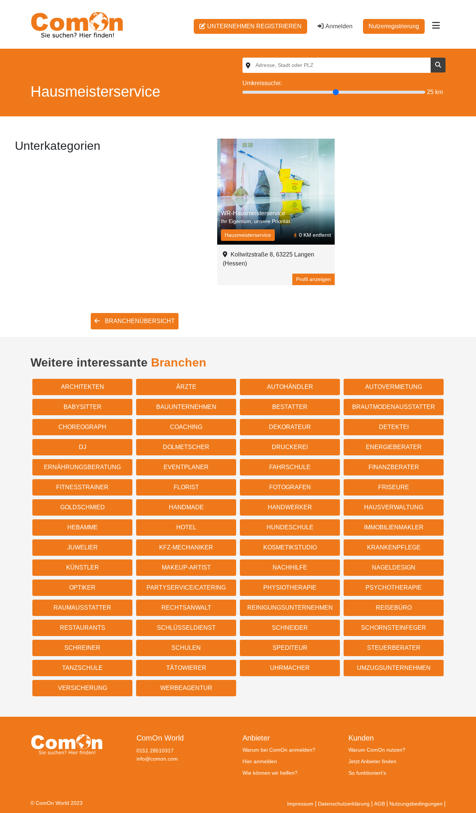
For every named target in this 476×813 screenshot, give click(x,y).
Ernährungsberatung (82, 467)
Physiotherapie (289, 587)
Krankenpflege (394, 547)
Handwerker (290, 507)
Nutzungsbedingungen (416, 804)
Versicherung (82, 688)
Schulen (186, 648)
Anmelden (339, 26)
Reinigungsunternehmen (290, 607)
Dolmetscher (186, 447)
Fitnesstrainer (82, 487)
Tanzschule (82, 668)
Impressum (300, 804)
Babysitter (83, 407)
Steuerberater (394, 648)
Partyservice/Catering (186, 587)
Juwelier (82, 547)
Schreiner (82, 648)
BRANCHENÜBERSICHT (139, 321)
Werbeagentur (186, 688)
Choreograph (82, 427)
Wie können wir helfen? (270, 773)
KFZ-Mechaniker (186, 547)
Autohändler (290, 387)
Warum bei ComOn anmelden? (278, 750)
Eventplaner (186, 467)
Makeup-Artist (186, 567)
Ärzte (186, 387)
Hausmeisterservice (248, 235)
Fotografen (290, 487)
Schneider (290, 628)
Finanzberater (394, 467)
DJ (82, 447)
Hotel (186, 527)
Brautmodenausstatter (393, 407)
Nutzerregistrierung (394, 26)
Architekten (82, 387)
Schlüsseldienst (186, 628)
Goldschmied (82, 507)
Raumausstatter (82, 607)
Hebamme (82, 527)
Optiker (82, 587)
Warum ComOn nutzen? (376, 750)
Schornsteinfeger (393, 628)
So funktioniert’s (367, 773)
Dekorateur (290, 427)
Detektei (394, 427)
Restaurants (82, 628)
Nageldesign (393, 567)
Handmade (186, 507)
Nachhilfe (290, 567)
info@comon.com (157, 759)
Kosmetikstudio (290, 547)
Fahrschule (290, 467)
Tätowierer (186, 668)
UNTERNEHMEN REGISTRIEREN (254, 26)
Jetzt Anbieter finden (372, 761)
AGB (379, 804)
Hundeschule (290, 527)
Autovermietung (393, 387)
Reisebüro (394, 607)
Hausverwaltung (393, 507)
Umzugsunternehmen (394, 668)
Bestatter (290, 407)
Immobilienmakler (394, 527)
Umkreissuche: (262, 83)
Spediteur (290, 648)
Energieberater (394, 447)
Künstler (82, 567)
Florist (186, 487)
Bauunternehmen (186, 407)
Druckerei (290, 447)
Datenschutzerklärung (344, 804)
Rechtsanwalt (186, 607)
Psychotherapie (394, 587)
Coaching (186, 427)
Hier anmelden (259, 761)
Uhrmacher (290, 668)
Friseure (393, 487)
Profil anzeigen (313, 279)
